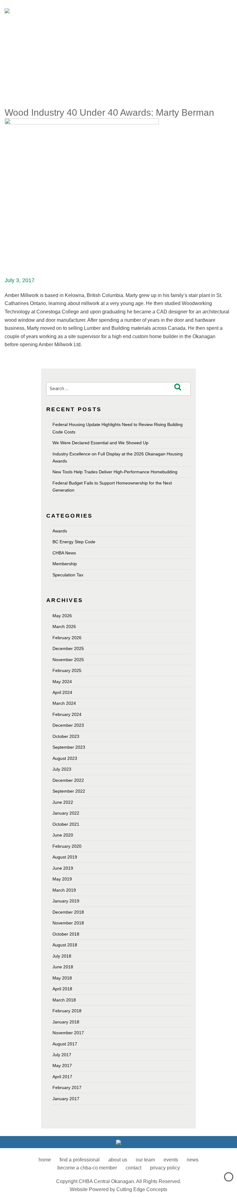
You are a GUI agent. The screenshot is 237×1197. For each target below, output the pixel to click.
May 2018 (62, 977)
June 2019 (62, 868)
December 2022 (68, 780)
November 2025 (68, 659)
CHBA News (64, 552)
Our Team (145, 1159)
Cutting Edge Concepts (141, 1189)
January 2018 (65, 1021)
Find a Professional (80, 1159)
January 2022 (65, 813)
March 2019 (64, 890)
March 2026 (64, 626)
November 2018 (68, 922)
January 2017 (65, 1098)
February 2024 (66, 714)
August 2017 (64, 1043)
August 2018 (64, 944)
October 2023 (65, 736)
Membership (64, 563)
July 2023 (61, 769)
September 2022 (68, 791)
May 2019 (62, 878)
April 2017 (62, 1076)
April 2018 (62, 988)
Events (171, 1159)
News (192, 1159)
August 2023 (64, 758)
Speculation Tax (67, 574)
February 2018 (66, 1010)
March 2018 (64, 999)
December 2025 (68, 648)
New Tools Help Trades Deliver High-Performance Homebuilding (114, 471)
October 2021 (65, 824)
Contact (133, 1167)
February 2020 (66, 846)
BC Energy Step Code (73, 541)
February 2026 (66, 637)
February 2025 (66, 670)
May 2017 (62, 1065)
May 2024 (62, 681)
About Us (117, 1159)
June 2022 (62, 802)
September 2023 (68, 747)
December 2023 (68, 725)
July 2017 (61, 1054)
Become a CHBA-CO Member (87, 1167)
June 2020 (62, 835)
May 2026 (62, 615)
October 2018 (65, 934)
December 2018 (68, 912)
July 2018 (61, 956)
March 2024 (64, 703)
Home (45, 1159)
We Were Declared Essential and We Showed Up (100, 442)
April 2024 (62, 692)
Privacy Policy (165, 1167)
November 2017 (68, 1032)
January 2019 (65, 900)
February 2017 (66, 1087)
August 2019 (64, 857)
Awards (59, 530)
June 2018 (62, 966)
